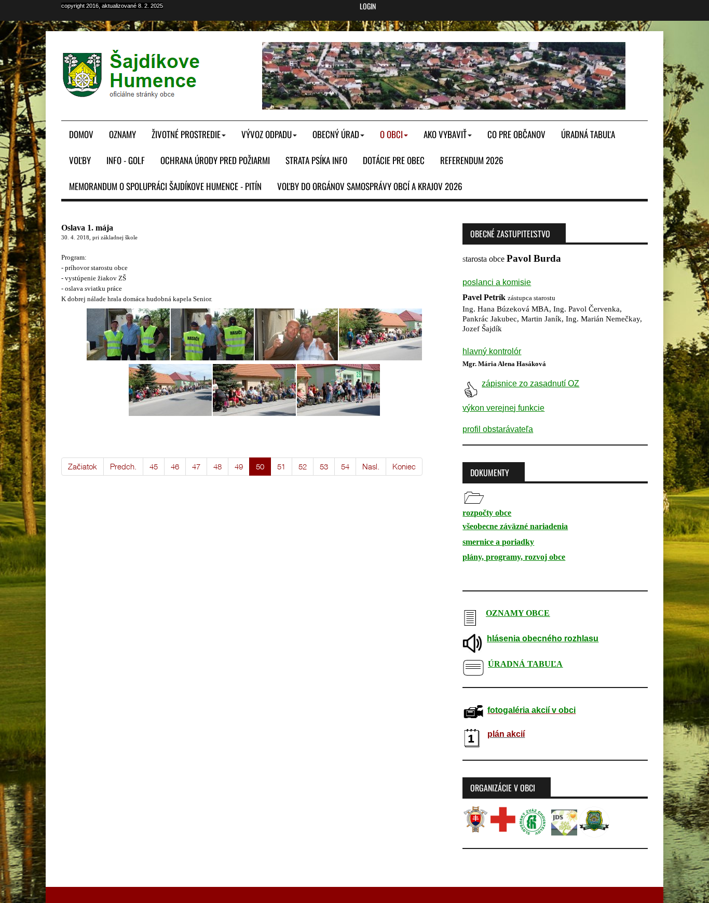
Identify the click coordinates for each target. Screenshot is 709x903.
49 (239, 466)
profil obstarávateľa (497, 429)
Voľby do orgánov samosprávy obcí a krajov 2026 (369, 186)
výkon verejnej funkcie (503, 407)
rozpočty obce (486, 512)
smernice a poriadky (498, 541)
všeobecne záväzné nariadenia (515, 526)
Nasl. (370, 466)
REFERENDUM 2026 (471, 160)
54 (345, 466)
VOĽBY (80, 160)
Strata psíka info (316, 160)
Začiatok (82, 466)
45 (153, 466)
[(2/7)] (212, 334)
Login (368, 6)
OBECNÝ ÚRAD (335, 134)
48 (217, 466)
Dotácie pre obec (394, 160)
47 (196, 466)
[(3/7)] (296, 334)
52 (302, 466)
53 (324, 466)
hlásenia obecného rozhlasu (542, 638)
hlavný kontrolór (491, 351)
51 (281, 466)
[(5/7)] (170, 390)
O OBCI (391, 134)
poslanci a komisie (496, 282)
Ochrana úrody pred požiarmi (215, 160)
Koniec (404, 466)
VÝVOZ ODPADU (266, 134)
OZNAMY (122, 134)
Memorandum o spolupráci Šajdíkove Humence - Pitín (165, 186)
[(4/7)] (380, 334)
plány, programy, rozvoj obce (513, 556)
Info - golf (125, 160)
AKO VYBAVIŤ (445, 134)
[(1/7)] (128, 334)
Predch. (123, 466)
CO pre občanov (516, 134)
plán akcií (506, 734)
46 (175, 466)
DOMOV (81, 134)
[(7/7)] (338, 390)
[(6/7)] (254, 390)
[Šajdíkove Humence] (131, 73)
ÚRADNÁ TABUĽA (588, 134)
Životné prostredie (186, 134)
